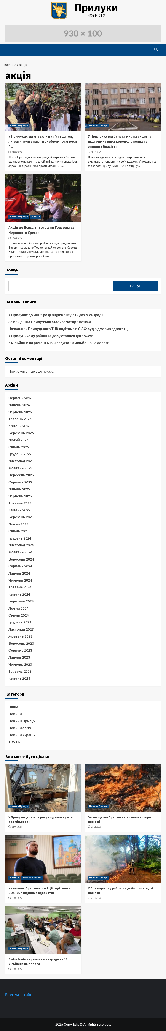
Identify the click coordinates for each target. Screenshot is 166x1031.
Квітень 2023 (19, 678)
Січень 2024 (18, 615)
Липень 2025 (19, 489)
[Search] (156, 49)
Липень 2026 (19, 405)
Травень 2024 (19, 587)
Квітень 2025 (19, 510)
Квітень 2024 (19, 594)
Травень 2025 (19, 503)
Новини (15, 714)
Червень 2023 (20, 664)
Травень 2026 (19, 419)
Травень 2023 (19, 671)
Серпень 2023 (20, 650)
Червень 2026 (20, 412)
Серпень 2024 (20, 566)
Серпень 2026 (20, 398)
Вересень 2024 (21, 559)
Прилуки (96, 7)
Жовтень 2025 (20, 468)
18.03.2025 (96, 152)
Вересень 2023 (21, 643)
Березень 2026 (21, 433)
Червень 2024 (20, 580)
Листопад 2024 (21, 545)
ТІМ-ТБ (36, 216)
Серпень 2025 (20, 482)
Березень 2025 (21, 517)
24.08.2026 (17, 826)
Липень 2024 (19, 573)
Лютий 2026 (18, 440)
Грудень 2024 (19, 538)
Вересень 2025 (21, 475)
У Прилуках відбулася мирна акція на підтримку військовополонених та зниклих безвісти (120, 141)
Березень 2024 (21, 601)
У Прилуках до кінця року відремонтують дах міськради (56, 315)
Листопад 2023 (21, 629)
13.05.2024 (17, 238)
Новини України (22, 735)
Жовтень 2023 (20, 636)
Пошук (12, 269)
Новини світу (19, 728)
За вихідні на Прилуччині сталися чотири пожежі (49, 322)
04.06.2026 (17, 152)
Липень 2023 (19, 657)
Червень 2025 (20, 496)
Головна (10, 65)
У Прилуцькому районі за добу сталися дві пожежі (50, 336)
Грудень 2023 (19, 622)
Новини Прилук (19, 125)
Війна (13, 707)
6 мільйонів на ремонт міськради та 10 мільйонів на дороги (58, 343)
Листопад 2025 (21, 461)
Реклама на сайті (18, 994)
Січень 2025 (18, 531)
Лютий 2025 (18, 524)
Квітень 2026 (19, 426)
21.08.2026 (17, 897)
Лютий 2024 (18, 608)
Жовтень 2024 (20, 552)
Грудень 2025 (19, 454)
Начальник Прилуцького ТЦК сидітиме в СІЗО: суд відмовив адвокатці (68, 329)
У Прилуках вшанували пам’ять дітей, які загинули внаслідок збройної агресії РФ (42, 141)
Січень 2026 (18, 447)
